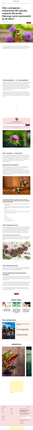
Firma (3, 408)
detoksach (7, 211)
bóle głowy (10, 288)
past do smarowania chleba (6, 161)
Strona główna (3, 3)
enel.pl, (10, 292)
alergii (13, 232)
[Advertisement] (16, 386)
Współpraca (3, 411)
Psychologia (11, 411)
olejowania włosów (18, 269)
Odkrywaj (11, 408)
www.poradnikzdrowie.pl (14, 292)
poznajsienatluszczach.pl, (7, 292)
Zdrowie (6, 3)
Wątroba (25, 166)
